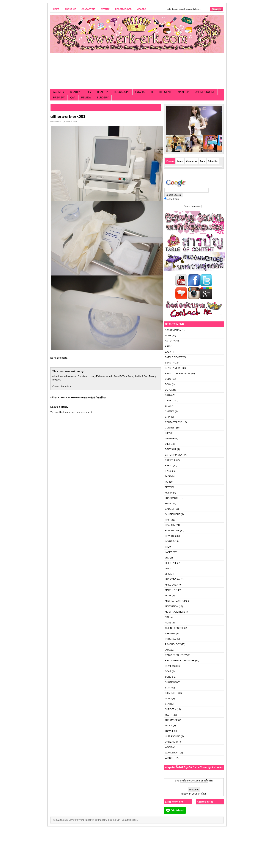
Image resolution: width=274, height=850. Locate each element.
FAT (167, 482)
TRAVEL (169, 731)
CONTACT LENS (173, 422)
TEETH (168, 714)
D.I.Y (88, 92)
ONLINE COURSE (205, 92)
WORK (168, 747)
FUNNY (169, 503)
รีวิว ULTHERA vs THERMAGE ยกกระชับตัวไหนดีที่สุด (79, 397)
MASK (168, 595)
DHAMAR (170, 438)
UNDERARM (171, 742)
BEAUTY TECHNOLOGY (177, 373)
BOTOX (169, 389)
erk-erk (55, 376)
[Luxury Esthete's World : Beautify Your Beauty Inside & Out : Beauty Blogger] (137, 34)
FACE (168, 476)
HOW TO (140, 92)
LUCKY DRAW (172, 579)
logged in (68, 412)
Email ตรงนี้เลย (199, 793)
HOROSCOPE (122, 92)
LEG (167, 557)
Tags (202, 161)
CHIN (168, 417)
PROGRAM (171, 639)
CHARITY (170, 400)
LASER (168, 552)
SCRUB (169, 677)
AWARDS (141, 9)
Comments (191, 161)
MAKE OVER (171, 584)
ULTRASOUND (172, 736)
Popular (170, 161)
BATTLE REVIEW (173, 357)
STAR (168, 704)
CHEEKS (169, 411)
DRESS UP (171, 449)
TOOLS (168, 725)
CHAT (168, 406)
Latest (180, 161)
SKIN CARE (171, 693)
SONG (168, 698)
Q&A (72, 97)
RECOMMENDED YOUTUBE (180, 660)
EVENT (168, 465)
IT (152, 92)
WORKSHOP (171, 752)
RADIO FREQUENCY (176, 655)
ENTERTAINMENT (174, 454)
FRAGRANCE (172, 498)
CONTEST (170, 427)
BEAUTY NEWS (173, 368)
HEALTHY (102, 92)
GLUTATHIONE (172, 514)
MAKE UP (183, 92)
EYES (168, 471)
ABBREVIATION (173, 330)
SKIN (167, 687)
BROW (168, 395)
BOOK (168, 384)
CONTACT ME (88, 9)
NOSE (168, 622)
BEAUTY (75, 92)
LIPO (167, 568)
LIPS (167, 574)
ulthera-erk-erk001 (67, 116)
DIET (167, 444)
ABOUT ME (70, 9)
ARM (167, 346)
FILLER (169, 492)
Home (56, 9)
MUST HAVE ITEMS (175, 612)
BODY (168, 379)
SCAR (168, 671)
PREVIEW (58, 97)
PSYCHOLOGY (173, 644)
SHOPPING (171, 682)
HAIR (167, 519)
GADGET (169, 509)
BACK (168, 352)
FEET (168, 487)
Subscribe (213, 161)
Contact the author (61, 386)
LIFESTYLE (165, 92)
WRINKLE (170, 758)
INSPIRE (169, 541)
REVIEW (86, 97)
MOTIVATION (171, 606)
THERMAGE (171, 720)
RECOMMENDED (123, 9)
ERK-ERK (170, 460)
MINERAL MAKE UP (175, 601)
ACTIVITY (58, 92)
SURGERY (103, 97)
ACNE (168, 335)
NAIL (167, 617)
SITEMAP (105, 9)
